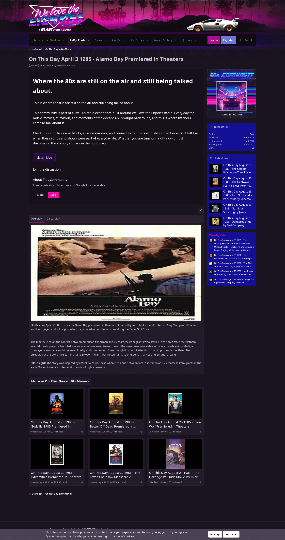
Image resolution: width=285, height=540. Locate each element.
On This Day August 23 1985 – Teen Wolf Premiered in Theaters (175, 424)
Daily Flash (77, 40)
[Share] (201, 210)
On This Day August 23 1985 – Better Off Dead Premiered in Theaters (112, 426)
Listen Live (44, 157)
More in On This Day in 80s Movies (60, 381)
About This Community (50, 179)
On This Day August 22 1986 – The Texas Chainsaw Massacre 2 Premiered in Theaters (115, 477)
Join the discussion (47, 169)
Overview (37, 218)
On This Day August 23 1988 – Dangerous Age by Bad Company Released (237, 221)
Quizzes (187, 40)
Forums (98, 40)
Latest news (222, 158)
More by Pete (217, 235)
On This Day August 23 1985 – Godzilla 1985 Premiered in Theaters (53, 426)
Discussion (53, 218)
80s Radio (118, 40)
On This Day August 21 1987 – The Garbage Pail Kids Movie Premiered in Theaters (175, 477)
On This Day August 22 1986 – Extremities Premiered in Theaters (56, 475)
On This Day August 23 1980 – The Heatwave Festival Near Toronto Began (237, 182)
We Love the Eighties (47, 40)
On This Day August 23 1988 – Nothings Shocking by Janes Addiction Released (237, 208)
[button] (64, 40)
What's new (137, 40)
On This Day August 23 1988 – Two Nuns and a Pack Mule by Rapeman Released (237, 195)
